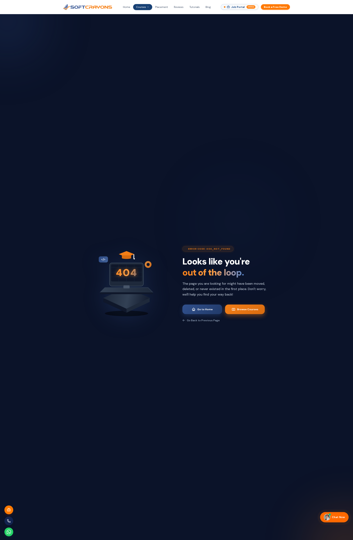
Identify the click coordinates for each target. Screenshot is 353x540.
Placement (161, 7)
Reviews (178, 7)
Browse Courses (247, 309)
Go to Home (205, 309)
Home (126, 7)
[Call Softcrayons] (8, 520)
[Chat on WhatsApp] (8, 532)
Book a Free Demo (275, 7)
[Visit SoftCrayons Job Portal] (8, 509)
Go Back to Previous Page (203, 320)
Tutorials (194, 7)
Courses (141, 7)
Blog (208, 7)
